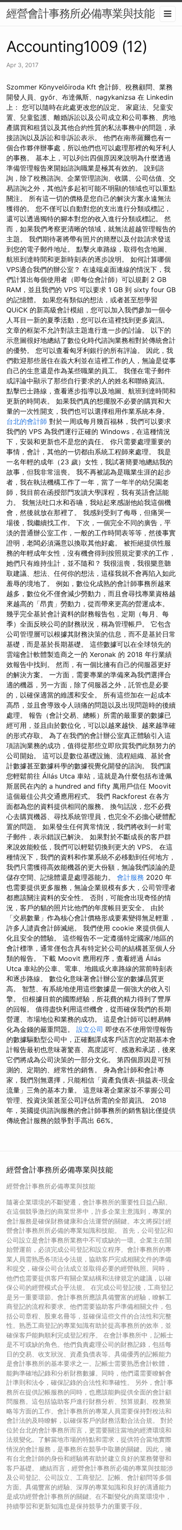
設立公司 (89, 1029)
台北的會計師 (26, 421)
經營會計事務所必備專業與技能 (80, 13)
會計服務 (130, 877)
